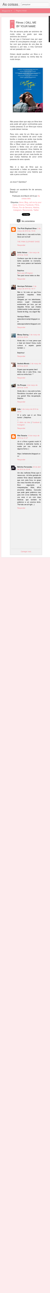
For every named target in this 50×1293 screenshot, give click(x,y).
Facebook (30, 205)
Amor (21, 202)
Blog (26, 202)
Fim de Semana (25, 207)
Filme (37, 205)
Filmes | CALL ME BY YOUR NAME (26, 24)
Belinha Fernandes (24, 467)
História (36, 207)
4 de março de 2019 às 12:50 (27, 386)
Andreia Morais (23, 363)
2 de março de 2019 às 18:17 (26, 287)
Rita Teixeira (22, 435)
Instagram (17, 210)
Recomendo (27, 210)
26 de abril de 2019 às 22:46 (29, 468)
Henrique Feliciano (24, 286)
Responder (21, 245)
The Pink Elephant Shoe (27, 228)
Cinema (21, 205)
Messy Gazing (22, 334)
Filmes (15, 207)
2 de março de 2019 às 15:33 (29, 229)
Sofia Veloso (22, 252)
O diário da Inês (23, 422)
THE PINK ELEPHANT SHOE (28, 241)
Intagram (29, 273)
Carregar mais (26, 551)
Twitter (36, 210)
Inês (19, 409)
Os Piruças (21, 385)
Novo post (21, 273)
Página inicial (21, 10)
